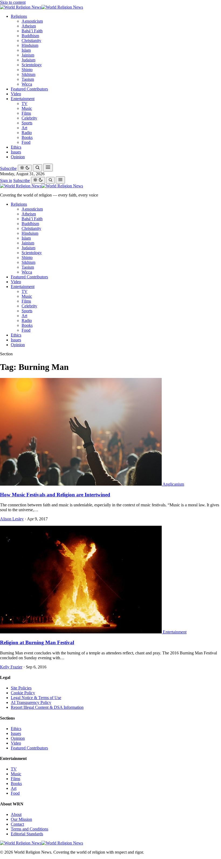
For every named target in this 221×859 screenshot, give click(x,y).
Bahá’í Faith (32, 31)
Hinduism (30, 45)
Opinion (18, 157)
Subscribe (8, 168)
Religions (19, 16)
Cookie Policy (23, 692)
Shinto (27, 69)
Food (26, 142)
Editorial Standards (27, 834)
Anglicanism (173, 484)
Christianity (31, 40)
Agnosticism (32, 21)
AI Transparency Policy (31, 702)
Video (16, 94)
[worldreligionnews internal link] (41, 7)
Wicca (27, 84)
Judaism (28, 60)
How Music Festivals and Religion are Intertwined (55, 494)
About (16, 814)
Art (24, 127)
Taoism (28, 79)
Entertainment (22, 98)
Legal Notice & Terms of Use (36, 697)
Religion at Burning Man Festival (37, 642)
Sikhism (28, 74)
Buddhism (30, 35)
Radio (27, 132)
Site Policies (21, 688)
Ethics (16, 147)
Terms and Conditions (29, 829)
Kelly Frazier (11, 667)
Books (27, 137)
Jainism (28, 55)
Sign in (6, 180)
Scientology (32, 64)
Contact (17, 824)
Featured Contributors (29, 89)
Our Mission (21, 819)
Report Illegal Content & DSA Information (47, 707)
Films (26, 113)
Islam (26, 50)
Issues (16, 152)
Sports (27, 123)
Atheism (29, 26)
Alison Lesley (12, 519)
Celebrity (29, 118)
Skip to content (13, 2)
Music (27, 108)
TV (24, 103)
